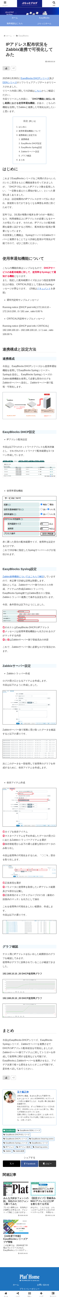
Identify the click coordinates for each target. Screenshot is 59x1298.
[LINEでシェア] (36, 956)
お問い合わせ (43, 1285)
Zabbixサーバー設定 (30, 151)
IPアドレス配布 (25, 1147)
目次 (25, 121)
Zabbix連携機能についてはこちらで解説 (23, 576)
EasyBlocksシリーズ (40, 1143)
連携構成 (25, 139)
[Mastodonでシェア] (23, 949)
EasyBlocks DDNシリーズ (30, 1131)
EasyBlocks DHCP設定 (31, 143)
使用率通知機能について (30, 131)
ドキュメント (44, 288)
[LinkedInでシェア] (23, 964)
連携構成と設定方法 (28, 135)
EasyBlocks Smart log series (43, 1139)
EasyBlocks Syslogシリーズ (16, 1143)
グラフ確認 (26, 156)
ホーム (16, 1285)
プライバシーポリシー (29, 1289)
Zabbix (8, 1151)
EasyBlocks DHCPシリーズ (35, 78)
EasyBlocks (10, 1131)
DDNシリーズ (10, 82)
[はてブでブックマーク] (9, 956)
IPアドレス (10, 1147)
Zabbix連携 (19, 1151)
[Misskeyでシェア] (36, 949)
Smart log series (41, 1147)
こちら (38, 91)
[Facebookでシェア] (49, 949)
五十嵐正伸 (23, 1092)
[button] (47, 1163)
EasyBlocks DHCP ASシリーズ (18, 1135)
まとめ (22, 160)
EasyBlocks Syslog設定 (31, 147)
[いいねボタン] (6, 68)
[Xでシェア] (9, 949)
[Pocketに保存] (23, 956)
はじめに (23, 127)
